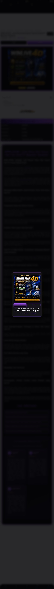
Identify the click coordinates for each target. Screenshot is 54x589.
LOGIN (34, 305)
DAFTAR (20, 305)
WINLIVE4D (26, 313)
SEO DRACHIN (33, 313)
